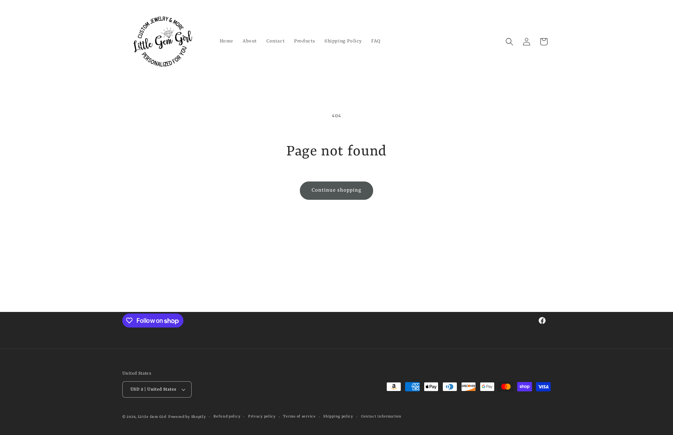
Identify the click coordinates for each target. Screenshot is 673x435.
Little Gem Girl (152, 417)
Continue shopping (336, 190)
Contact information (381, 416)
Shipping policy (338, 416)
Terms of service (299, 416)
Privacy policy (262, 416)
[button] (509, 41)
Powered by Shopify (187, 417)
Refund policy (226, 416)
